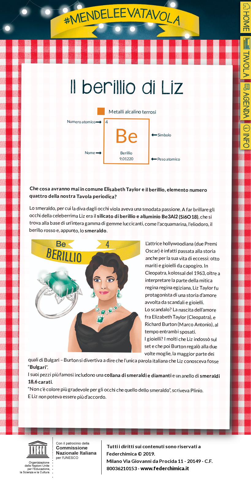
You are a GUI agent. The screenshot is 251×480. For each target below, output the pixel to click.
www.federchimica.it (164, 468)
